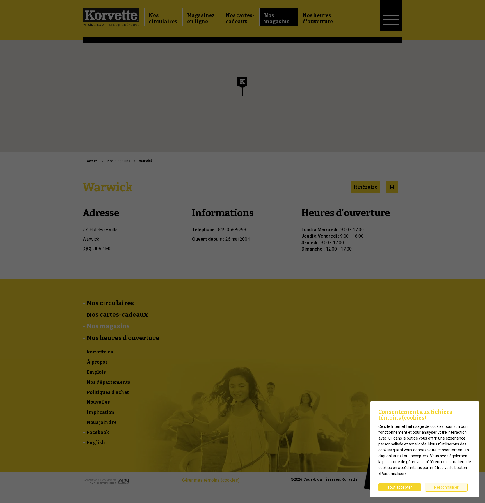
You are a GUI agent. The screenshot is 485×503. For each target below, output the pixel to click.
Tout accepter (399, 487)
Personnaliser (446, 487)
